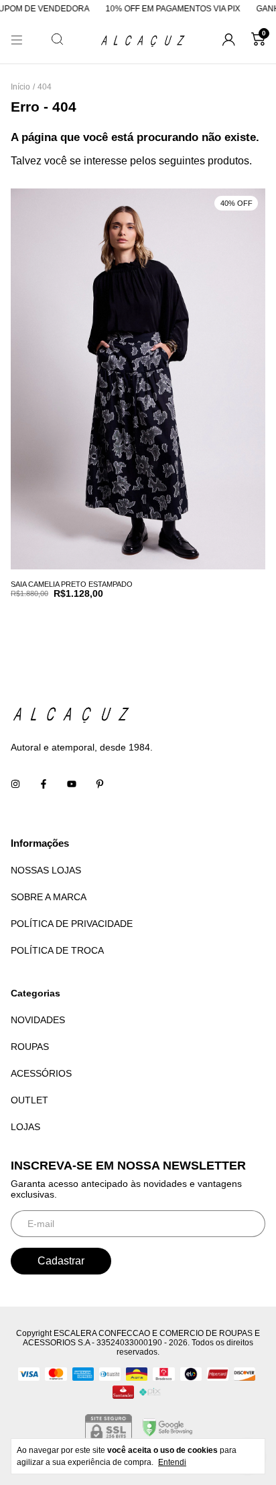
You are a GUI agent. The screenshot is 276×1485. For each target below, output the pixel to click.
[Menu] (17, 40)
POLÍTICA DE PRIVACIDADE (72, 923)
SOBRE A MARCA (48, 897)
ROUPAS (30, 1046)
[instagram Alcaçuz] (15, 784)
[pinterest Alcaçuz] (100, 784)
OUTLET (29, 1100)
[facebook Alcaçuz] (43, 784)
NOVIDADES (38, 1020)
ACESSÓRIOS (41, 1073)
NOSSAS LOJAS (46, 870)
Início (20, 87)
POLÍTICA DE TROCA (57, 950)
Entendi (172, 1462)
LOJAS (25, 1126)
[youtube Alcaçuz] (71, 784)
